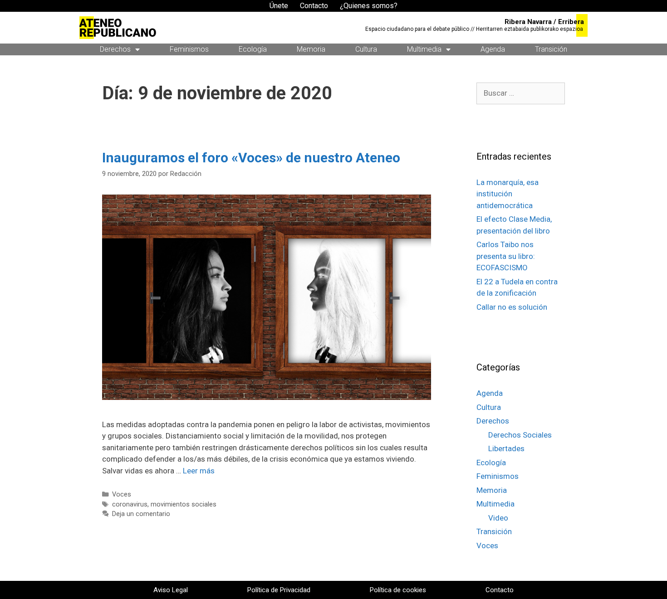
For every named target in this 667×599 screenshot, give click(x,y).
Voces (121, 494)
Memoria (311, 49)
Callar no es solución (511, 307)
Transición (551, 49)
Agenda (493, 49)
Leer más (199, 470)
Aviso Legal (170, 590)
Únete (279, 5)
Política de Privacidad (278, 590)
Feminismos (189, 49)
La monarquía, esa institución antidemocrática (507, 194)
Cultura (366, 49)
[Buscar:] (520, 92)
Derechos (115, 49)
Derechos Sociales (520, 434)
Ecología (253, 49)
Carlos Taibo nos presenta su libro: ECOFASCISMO (505, 256)
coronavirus (129, 504)
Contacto (314, 5)
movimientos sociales (183, 504)
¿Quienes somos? (368, 5)
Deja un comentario (141, 514)
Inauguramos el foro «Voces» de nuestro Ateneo (251, 158)
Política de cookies (398, 590)
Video (498, 517)
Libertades (506, 448)
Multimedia (424, 49)
